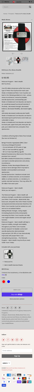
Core (28, 315)
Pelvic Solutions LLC (8, 73)
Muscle (8, 319)
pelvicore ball (20, 321)
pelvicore (12, 321)
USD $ (5, 363)
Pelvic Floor (20, 319)
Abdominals (11, 315)
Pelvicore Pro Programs (16, 310)
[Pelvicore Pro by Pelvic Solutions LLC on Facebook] (8, 339)
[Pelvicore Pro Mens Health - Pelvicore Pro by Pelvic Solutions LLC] (17, 36)
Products (11, 14)
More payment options (17, 299)
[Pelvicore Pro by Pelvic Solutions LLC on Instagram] (17, 339)
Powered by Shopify (7, 370)
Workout (26, 321)
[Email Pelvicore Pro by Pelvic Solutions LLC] (22, 339)
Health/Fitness (9, 323)
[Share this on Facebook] (11, 307)
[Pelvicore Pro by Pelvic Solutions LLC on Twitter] (4, 339)
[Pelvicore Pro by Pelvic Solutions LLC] (17, 2)
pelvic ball (14, 319)
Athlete (18, 315)
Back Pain (23, 315)
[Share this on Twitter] (7, 307)
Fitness (17, 317)
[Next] (21, 53)
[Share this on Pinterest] (15, 307)
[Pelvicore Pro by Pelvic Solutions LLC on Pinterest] (13, 339)
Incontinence (23, 317)
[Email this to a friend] (19, 307)
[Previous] (13, 53)
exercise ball (11, 317)
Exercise (4, 317)
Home (5, 14)
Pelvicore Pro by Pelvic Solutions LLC (15, 368)
